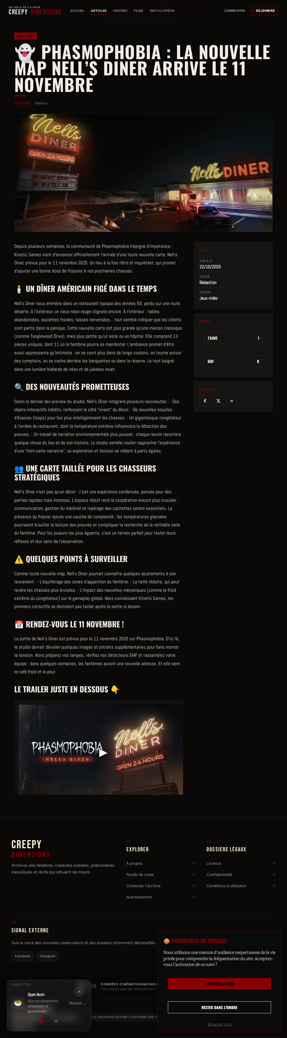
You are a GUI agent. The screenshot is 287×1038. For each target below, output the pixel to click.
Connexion (234, 11)
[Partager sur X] (218, 401)
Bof (233, 361)
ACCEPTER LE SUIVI (219, 984)
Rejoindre (265, 11)
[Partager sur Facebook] (205, 401)
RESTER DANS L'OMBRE (219, 1007)
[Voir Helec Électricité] (56, 1021)
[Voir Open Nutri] (41, 1021)
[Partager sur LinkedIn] (231, 401)
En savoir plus (220, 1024)
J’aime (233, 338)
